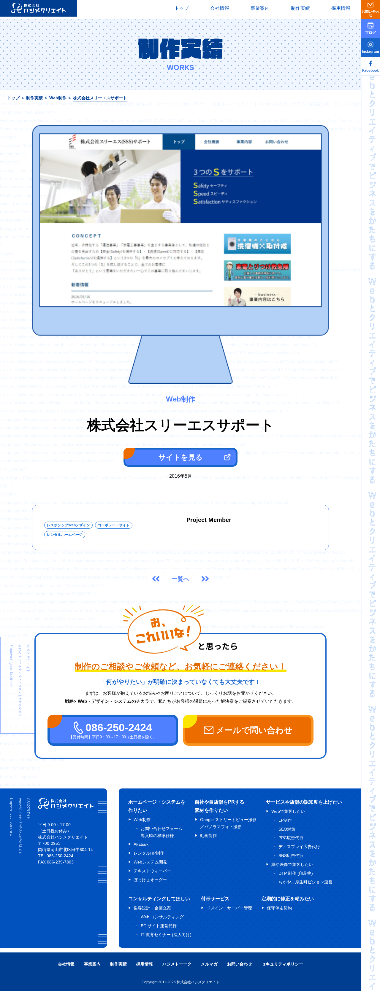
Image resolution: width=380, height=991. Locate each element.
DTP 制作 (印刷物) (295, 873)
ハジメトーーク (176, 964)
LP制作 (285, 820)
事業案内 (260, 8)
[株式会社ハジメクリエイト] (66, 807)
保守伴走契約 (279, 908)
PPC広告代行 (290, 837)
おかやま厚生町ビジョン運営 (305, 882)
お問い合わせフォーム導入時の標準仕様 (161, 832)
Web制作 (57, 97)
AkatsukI (142, 844)
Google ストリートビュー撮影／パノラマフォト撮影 (228, 823)
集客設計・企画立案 (152, 908)
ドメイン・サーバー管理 (229, 908)
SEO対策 (286, 829)
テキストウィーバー (152, 871)
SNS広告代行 (290, 855)
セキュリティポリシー (282, 964)
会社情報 (219, 8)
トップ (182, 8)
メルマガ (209, 964)
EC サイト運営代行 (159, 925)
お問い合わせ (239, 964)
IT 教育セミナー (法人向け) (166, 934)
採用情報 (340, 8)
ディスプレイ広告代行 (299, 846)
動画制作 (208, 835)
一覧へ (180, 579)
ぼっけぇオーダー (150, 879)
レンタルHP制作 (149, 853)
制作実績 (300, 8)
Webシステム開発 (150, 862)
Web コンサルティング (162, 916)
